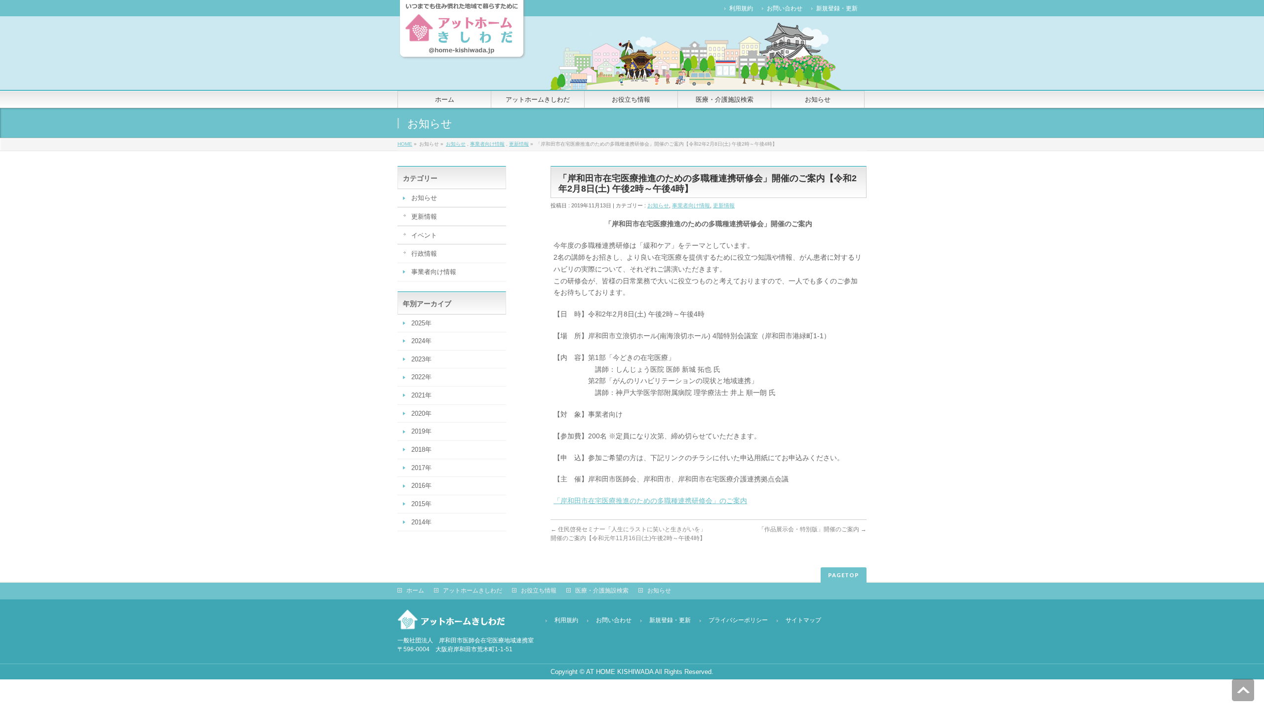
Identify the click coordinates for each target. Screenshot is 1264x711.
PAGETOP (843, 575)
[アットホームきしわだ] (461, 49)
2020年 (421, 413)
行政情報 (424, 253)
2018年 (421, 449)
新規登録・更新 (837, 8)
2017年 (421, 468)
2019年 (421, 431)
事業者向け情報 (487, 144)
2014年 (421, 522)
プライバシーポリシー (738, 620)
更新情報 (519, 144)
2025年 (421, 323)
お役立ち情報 (538, 590)
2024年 (421, 341)
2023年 (421, 359)
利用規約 (741, 8)
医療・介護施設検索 (602, 590)
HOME (404, 144)
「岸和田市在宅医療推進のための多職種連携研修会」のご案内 (650, 501)
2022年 (421, 377)
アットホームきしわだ (472, 590)
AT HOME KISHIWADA (619, 671)
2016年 (421, 485)
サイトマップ (803, 620)
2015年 (421, 504)
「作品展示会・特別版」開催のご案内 (812, 529)
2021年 (421, 395)
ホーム (415, 590)
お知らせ (456, 144)
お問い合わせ (784, 8)
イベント (424, 235)
